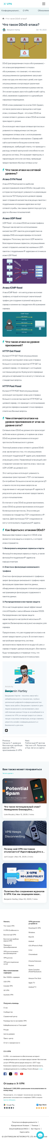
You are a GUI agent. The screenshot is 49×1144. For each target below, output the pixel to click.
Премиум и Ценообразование (10, 946)
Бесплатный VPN (10, 935)
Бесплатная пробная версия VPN (11, 940)
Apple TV (32, 983)
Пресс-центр (8, 1038)
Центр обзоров (9, 1100)
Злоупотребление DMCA (19, 1129)
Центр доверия (9, 1034)
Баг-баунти (35, 1129)
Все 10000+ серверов (12, 977)
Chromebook (33, 954)
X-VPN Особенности (11, 930)
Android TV (32, 987)
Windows (32, 932)
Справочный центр (10, 1016)
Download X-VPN (35, 928)
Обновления (43, 10)
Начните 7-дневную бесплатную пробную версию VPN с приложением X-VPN (12, 746)
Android (31, 941)
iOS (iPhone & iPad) (35, 946)
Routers (31, 965)
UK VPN (6, 990)
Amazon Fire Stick (35, 978)
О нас (6, 1008)
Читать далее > (8, 773)
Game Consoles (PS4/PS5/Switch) (35, 971)
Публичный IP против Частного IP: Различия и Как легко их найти (35, 745)
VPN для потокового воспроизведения (11, 952)
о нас (41, 1069)
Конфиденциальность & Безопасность (11, 10)
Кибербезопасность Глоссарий (15, 1025)
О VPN (26, 10)
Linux (30, 950)
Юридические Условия (20, 1125)
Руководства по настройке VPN (15, 1021)
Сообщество (8, 1012)
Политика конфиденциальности (24, 1122)
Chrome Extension (35, 961)
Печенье (35, 1125)
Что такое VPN (9, 926)
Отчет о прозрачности (12, 1043)
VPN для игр (8, 958)
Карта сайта (24, 1132)
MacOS (31, 937)
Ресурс (6, 1030)
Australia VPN (8, 995)
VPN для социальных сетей (11, 963)
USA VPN (7, 982)
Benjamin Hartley (13, 30)
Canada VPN (8, 986)
